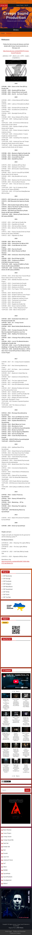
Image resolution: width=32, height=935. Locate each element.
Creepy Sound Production (16, 15)
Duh (4, 850)
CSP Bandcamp (7, 576)
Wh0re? (5, 883)
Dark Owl (5, 843)
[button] (17, 691)
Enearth (5, 853)
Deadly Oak (6, 846)
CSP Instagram (7, 584)
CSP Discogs (6, 578)
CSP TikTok (6, 592)
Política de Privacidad (19, 931)
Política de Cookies (15, 933)
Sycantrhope (6, 873)
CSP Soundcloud (7, 589)
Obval (5, 866)
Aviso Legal (8, 931)
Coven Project (7, 833)
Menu (17, 30)
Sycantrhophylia (7, 876)
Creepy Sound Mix (8, 840)
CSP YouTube (7, 597)
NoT (4, 863)
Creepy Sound (7, 836)
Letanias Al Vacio (8, 860)
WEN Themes (20, 927)
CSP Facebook (7, 581)
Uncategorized (7, 880)
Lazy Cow (6, 856)
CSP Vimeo (6, 594)
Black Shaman (7, 830)
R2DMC (5, 870)
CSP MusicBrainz (8, 586)
